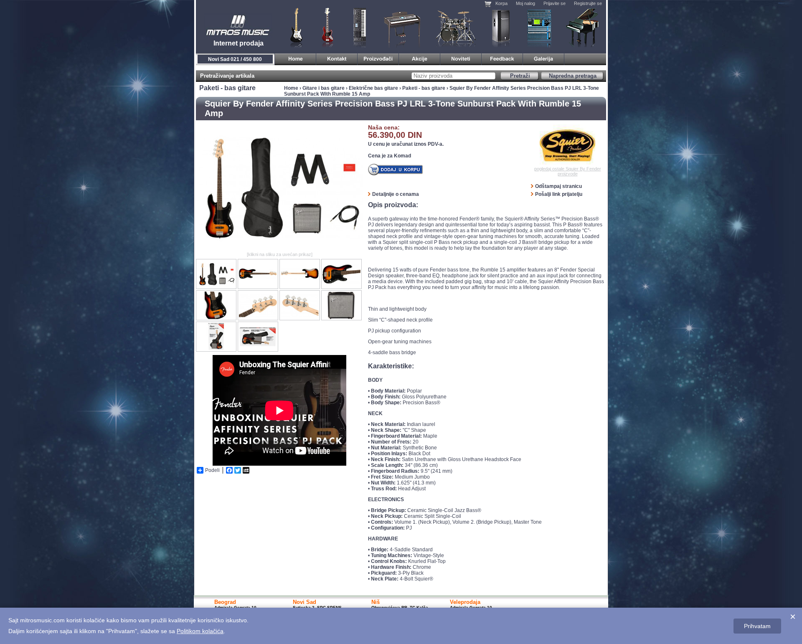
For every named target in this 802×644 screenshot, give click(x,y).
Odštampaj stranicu (558, 186)
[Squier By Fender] (567, 145)
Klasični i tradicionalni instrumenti (583, 27)
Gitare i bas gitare (293, 27)
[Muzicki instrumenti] (295, 58)
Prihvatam (757, 626)
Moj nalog (525, 3)
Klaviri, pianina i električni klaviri (402, 27)
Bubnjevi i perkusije (456, 27)
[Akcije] (419, 58)
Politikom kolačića (200, 631)
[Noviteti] (461, 58)
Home (291, 88)
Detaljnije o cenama (395, 194)
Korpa (501, 3)
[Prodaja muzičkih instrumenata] (337, 58)
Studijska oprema (539, 27)
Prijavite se (554, 3)
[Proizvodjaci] (378, 58)
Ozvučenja (500, 27)
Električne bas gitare (373, 88)
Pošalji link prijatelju (558, 194)
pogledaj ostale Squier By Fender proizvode (567, 171)
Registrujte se (588, 3)
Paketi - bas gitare (423, 88)
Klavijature (359, 27)
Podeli (212, 470)
